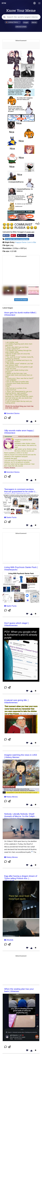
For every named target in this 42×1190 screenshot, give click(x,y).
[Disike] (27, 421)
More (31, 235)
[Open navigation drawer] (39, 3)
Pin (14, 235)
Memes (34, 22)
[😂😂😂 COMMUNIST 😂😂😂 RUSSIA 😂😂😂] (21, 135)
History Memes (12, 797)
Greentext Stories (12, 413)
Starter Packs (11, 517)
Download (22, 235)
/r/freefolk (9, 940)
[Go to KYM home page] (4, 3)
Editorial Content (21, 26)
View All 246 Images (21, 299)
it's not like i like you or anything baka (17, 239)
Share (7, 235)
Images (25, 22)
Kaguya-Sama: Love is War (25, 242)
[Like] (31, 421)
